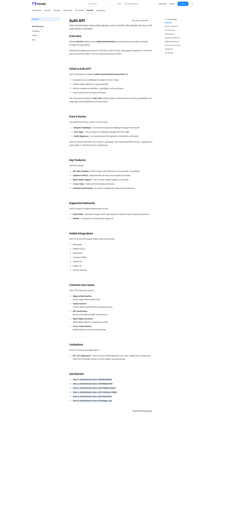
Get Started (36, 10)
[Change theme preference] (192, 4)
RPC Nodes (79, 10)
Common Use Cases (172, 45)
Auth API (90, 10)
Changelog (100, 10)
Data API (47, 10)
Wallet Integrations (172, 41)
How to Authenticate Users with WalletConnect (94, 388)
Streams (57, 10)
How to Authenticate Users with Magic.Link (92, 400)
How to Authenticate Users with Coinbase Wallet (95, 392)
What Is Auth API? (171, 26)
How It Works (170, 30)
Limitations (169, 49)
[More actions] (152, 21)
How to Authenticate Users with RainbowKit (93, 383)
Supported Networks (172, 38)
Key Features (170, 34)
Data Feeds (67, 10)
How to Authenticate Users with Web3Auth (92, 396)
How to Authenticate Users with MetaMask (92, 379)
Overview (168, 23)
